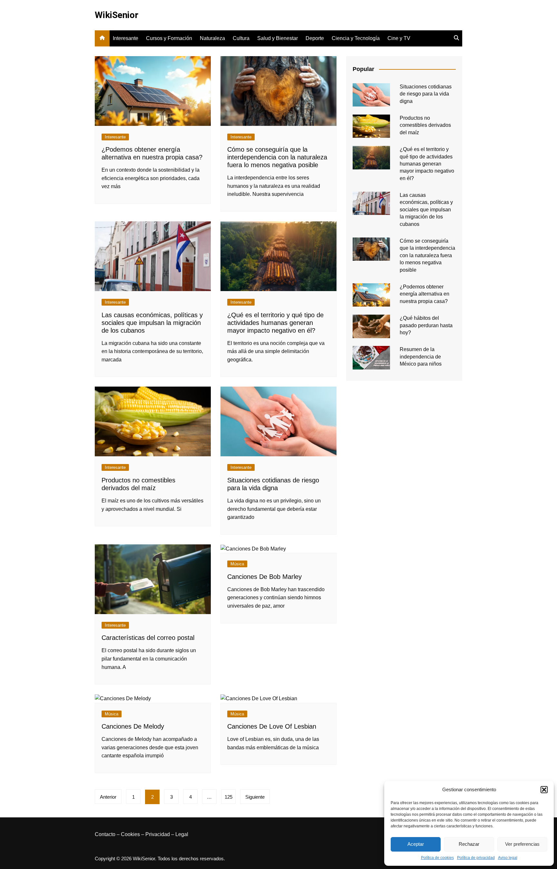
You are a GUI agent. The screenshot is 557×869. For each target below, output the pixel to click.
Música (237, 563)
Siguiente (255, 797)
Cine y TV (398, 38)
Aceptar (415, 844)
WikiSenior (116, 15)
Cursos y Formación (169, 38)
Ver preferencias (522, 844)
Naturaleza (212, 38)
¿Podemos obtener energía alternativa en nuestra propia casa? (424, 294)
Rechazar (469, 844)
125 (228, 797)
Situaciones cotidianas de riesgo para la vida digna (426, 94)
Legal (181, 834)
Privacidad (157, 834)
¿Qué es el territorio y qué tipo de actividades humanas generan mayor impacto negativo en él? (275, 322)
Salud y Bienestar (277, 38)
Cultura (241, 38)
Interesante (125, 38)
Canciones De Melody (133, 726)
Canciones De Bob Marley (264, 576)
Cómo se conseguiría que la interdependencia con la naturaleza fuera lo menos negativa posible (277, 157)
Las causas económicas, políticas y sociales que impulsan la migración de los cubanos (152, 322)
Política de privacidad (476, 857)
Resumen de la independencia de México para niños (421, 357)
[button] (544, 789)
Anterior (108, 797)
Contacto (105, 834)
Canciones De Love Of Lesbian (271, 726)
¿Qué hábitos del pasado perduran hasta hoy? (426, 325)
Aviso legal (507, 857)
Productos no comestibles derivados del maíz (425, 125)
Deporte (315, 38)
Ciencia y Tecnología (356, 38)
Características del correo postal (148, 637)
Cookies (130, 834)
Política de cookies (437, 857)
